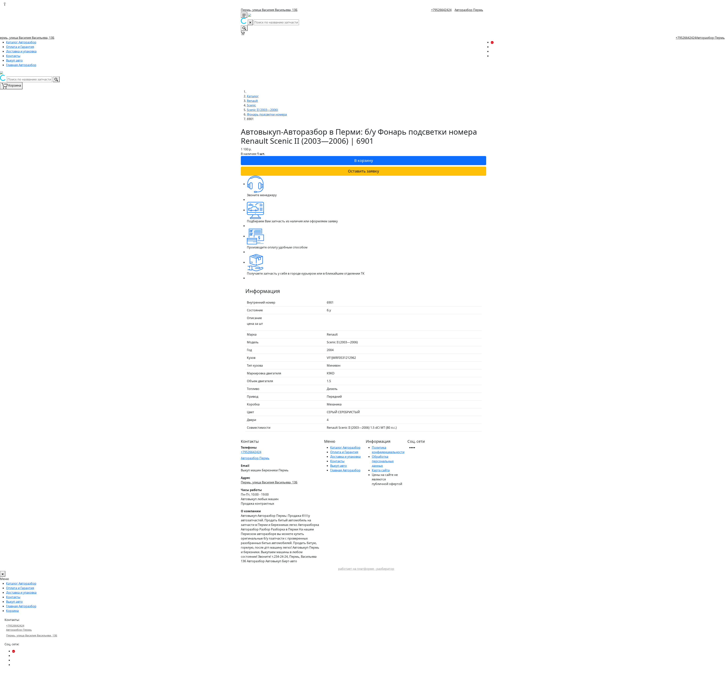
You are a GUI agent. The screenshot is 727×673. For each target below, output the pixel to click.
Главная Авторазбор (21, 65)
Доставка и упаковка (21, 51)
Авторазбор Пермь (469, 10)
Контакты (13, 56)
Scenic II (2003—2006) (262, 110)
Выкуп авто (14, 60)
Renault (252, 101)
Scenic (251, 105)
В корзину (363, 160)
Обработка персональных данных (383, 461)
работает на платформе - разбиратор (366, 569)
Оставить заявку (363, 171)
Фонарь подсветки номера (267, 114)
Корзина (12, 611)
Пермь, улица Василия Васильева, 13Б (269, 10)
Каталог (253, 96)
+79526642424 (441, 10)
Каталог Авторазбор (21, 42)
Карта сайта (381, 470)
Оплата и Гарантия (20, 47)
